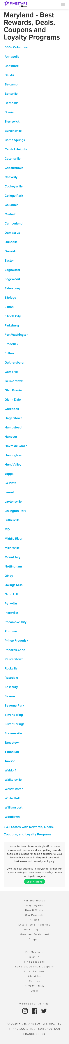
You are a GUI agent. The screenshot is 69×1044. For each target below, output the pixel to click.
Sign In (34, 957)
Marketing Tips (34, 929)
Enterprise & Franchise (34, 924)
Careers (34, 981)
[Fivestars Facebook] (35, 1010)
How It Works (34, 910)
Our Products (34, 915)
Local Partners (34, 971)
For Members (34, 952)
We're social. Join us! (34, 1003)
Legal (34, 990)
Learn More (34, 881)
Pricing (34, 920)
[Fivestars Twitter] (44, 1010)
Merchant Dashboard (34, 934)
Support (34, 939)
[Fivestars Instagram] (25, 1010)
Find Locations (34, 962)
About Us (34, 976)
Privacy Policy (34, 986)
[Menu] (63, 4)
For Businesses (34, 900)
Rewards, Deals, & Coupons (34, 966)
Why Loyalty (34, 905)
